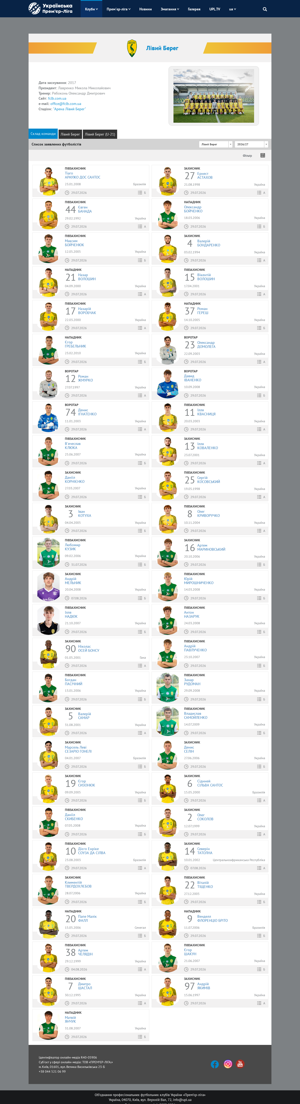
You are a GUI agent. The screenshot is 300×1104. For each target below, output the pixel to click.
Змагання (168, 9)
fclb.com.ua (57, 98)
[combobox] (216, 144)
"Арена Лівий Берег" (69, 109)
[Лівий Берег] (213, 95)
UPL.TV (214, 9)
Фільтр (247, 155)
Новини (145, 9)
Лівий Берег (70, 134)
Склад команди (43, 133)
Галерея (194, 9)
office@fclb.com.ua (65, 103)
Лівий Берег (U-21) (100, 134)
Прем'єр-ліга (117, 9)
